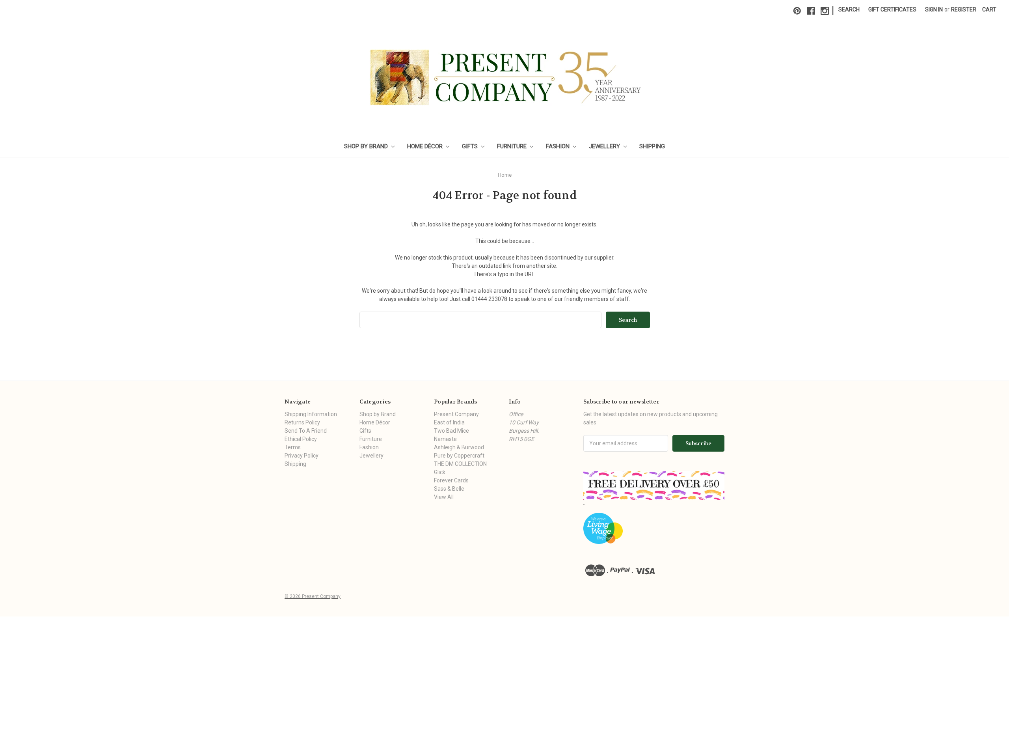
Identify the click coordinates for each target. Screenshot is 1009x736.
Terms (293, 447)
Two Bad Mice (451, 431)
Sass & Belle (449, 489)
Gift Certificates (892, 9)
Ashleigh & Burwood (459, 447)
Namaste (445, 439)
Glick (439, 472)
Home (505, 175)
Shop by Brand (366, 146)
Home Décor (425, 146)
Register (963, 9)
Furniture (512, 146)
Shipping (652, 146)
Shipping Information (311, 414)
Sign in (934, 9)
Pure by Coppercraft (459, 455)
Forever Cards (451, 480)
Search (849, 9)
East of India (449, 422)
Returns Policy (302, 422)
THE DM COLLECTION (460, 464)
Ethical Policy (301, 439)
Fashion (558, 146)
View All (444, 497)
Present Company (456, 414)
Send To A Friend (306, 431)
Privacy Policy (301, 455)
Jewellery (605, 146)
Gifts (470, 146)
